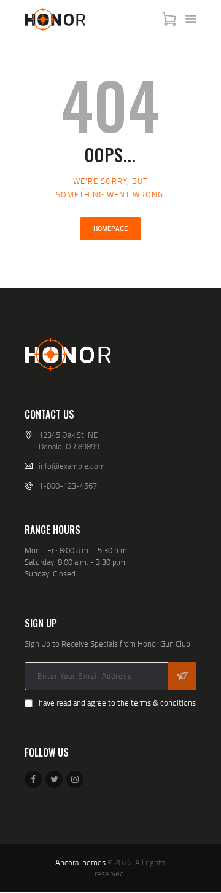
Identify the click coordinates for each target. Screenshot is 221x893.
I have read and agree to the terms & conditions (115, 702)
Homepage (110, 229)
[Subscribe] (182, 676)
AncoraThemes (80, 862)
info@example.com (72, 465)
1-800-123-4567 (68, 485)
